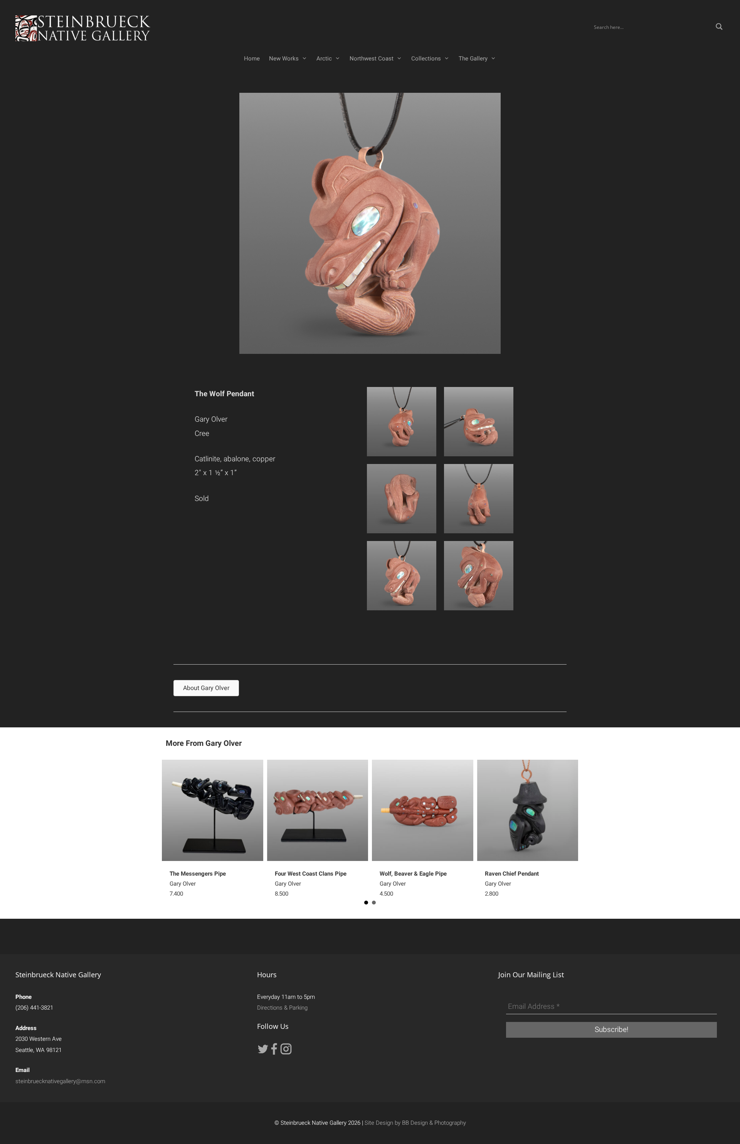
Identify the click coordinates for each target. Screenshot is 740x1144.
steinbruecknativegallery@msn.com (60, 1081)
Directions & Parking (282, 1007)
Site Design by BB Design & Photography (415, 1123)
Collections (426, 58)
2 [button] (374, 902)
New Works (284, 58)
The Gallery (473, 58)
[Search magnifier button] (719, 26)
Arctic (324, 58)
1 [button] (366, 902)
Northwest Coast (372, 58)
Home (252, 58)
